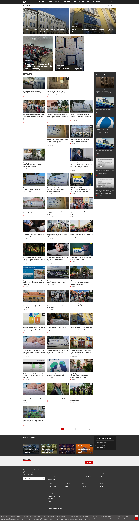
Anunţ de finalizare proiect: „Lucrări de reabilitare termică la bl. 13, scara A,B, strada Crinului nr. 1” (105, 172)
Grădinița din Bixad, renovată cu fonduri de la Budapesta (32, 211)
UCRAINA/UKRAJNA (53, 505)
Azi (24, 442)
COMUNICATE (99, 166)
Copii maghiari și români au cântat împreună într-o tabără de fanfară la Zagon (34, 422)
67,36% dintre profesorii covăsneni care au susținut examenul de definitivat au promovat (57, 259)
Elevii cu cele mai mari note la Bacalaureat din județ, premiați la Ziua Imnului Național (80, 282)
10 (65, 429)
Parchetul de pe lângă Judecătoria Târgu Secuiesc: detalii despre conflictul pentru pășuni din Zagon (104, 91)
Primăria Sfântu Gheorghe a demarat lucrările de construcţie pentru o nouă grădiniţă (34, 305)
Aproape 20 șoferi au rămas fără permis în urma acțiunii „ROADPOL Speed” (105, 152)
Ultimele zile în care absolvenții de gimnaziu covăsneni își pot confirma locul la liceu (34, 352)
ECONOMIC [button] (58, 2)
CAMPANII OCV (52, 486)
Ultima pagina (87, 429)
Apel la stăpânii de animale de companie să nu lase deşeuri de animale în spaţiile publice (79, 375)
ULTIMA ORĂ (51, 476)
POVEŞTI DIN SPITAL (53, 493)
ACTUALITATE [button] (41, 2)
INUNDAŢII (51, 502)
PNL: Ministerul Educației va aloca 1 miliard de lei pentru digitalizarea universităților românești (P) (80, 189)
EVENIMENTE (102, 470)
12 (73, 429)
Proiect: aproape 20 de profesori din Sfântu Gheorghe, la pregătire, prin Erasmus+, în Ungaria (81, 329)
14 (81, 429)
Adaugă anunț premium (103, 438)
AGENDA (101, 476)
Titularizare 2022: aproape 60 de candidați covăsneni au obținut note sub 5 (57, 329)
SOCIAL (88, 2)
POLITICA (50, 2)
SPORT (75, 2)
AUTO (97, 125)
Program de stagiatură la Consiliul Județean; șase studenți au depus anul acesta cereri (34, 282)
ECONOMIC (85, 470)
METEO (50, 473)
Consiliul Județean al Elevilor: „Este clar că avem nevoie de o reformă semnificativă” (57, 305)
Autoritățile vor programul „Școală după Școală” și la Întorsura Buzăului (58, 235)
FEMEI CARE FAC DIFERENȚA (55, 490)
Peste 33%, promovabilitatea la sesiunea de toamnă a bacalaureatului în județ (81, 116)
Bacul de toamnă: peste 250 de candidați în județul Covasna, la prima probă (58, 212)
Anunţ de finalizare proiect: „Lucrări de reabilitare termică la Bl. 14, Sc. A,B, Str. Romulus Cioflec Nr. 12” (105, 192)
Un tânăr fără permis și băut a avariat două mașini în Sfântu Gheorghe (103, 111)
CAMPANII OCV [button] (96, 2)
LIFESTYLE (101, 486)
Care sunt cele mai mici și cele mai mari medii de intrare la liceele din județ (33, 398)
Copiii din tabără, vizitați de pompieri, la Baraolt (78, 304)
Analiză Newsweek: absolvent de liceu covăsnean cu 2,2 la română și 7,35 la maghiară (34, 375)
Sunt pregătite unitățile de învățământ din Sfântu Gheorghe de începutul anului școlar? (33, 164)
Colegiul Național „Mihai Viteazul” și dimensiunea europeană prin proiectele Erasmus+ (81, 236)
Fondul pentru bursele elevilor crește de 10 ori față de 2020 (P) (81, 258)
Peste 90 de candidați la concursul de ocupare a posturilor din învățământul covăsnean (57, 141)
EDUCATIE (40, 5)
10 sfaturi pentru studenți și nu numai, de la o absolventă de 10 (56, 397)
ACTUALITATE (99, 86)
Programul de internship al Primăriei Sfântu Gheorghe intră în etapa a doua (81, 212)
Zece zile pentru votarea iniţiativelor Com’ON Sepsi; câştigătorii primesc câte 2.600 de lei (34, 329)
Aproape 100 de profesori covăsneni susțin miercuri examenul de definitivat (57, 352)
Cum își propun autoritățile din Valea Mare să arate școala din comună (58, 281)
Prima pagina (40, 429)
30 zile (34, 442)
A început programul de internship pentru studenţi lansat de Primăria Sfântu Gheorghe (80, 352)
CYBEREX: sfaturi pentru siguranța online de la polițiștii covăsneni (33, 235)
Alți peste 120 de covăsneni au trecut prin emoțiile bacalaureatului (33, 188)
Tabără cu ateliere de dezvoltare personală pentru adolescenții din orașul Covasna (80, 398)
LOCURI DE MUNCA (87, 476)
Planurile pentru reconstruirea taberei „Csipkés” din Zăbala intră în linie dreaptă (34, 259)
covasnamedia (31, 2)
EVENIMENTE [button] (67, 2)
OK (137, 516)
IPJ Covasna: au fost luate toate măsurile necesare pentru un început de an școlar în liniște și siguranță (34, 93)
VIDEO (66, 512)
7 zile (28, 442)
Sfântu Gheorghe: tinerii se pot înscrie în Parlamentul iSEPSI (56, 374)
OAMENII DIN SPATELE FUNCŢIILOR (54, 497)
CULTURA (101, 473)
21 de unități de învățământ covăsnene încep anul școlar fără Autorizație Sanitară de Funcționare (57, 93)
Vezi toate (89, 462)
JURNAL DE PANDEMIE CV (55, 508)
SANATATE (81, 2)
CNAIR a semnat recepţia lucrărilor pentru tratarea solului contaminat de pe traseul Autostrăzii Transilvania (104, 131)
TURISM (84, 473)
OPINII (49, 512)
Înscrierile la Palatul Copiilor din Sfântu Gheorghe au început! (80, 140)
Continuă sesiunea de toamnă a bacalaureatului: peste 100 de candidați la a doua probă (56, 189)
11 (69, 429)
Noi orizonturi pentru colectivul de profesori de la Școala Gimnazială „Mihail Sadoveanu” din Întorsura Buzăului (33, 117)
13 (77, 429)
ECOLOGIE (85, 486)
